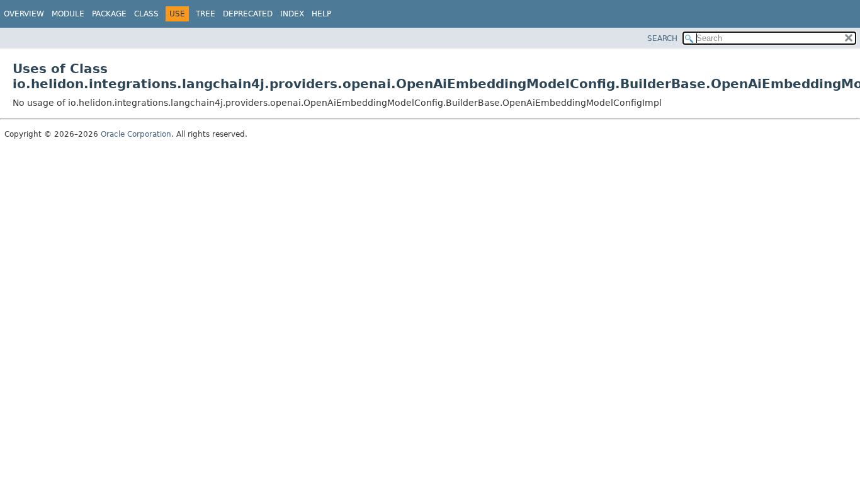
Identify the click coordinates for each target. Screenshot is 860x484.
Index (292, 13)
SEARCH (662, 38)
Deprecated (248, 13)
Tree (205, 13)
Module (68, 13)
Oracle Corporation (136, 134)
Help (321, 13)
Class (146, 13)
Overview (24, 13)
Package (109, 13)
